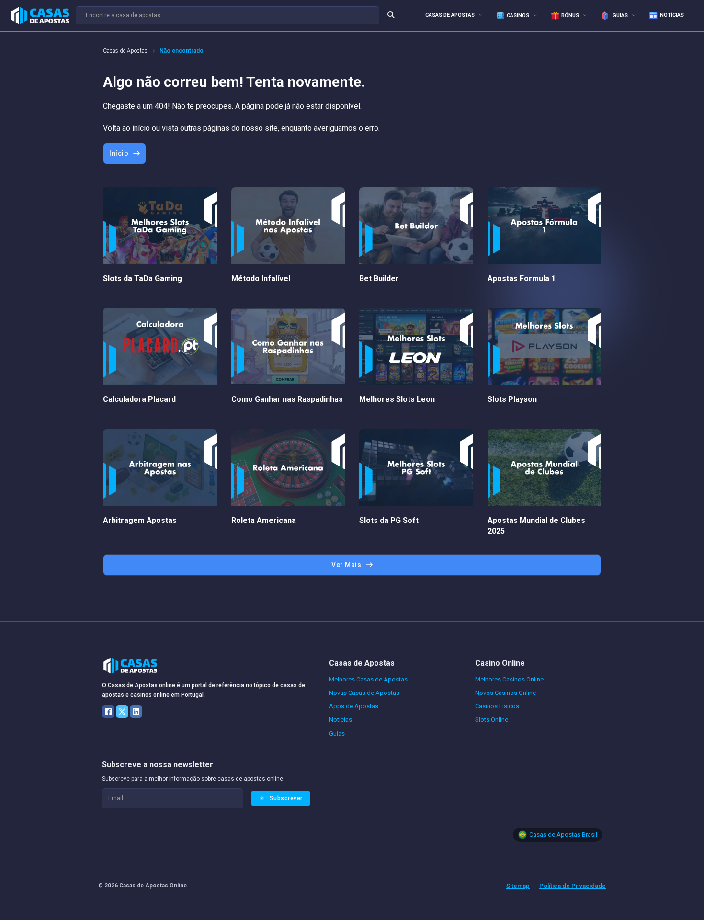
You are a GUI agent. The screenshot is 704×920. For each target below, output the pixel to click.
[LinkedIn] (136, 711)
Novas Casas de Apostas (364, 692)
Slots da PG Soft (389, 520)
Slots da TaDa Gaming (142, 278)
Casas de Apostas (450, 15)
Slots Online (491, 719)
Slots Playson (512, 399)
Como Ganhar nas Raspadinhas (287, 399)
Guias (619, 15)
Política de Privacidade (572, 885)
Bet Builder (379, 278)
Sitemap (518, 885)
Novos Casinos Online (505, 692)
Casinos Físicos (497, 706)
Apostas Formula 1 (522, 278)
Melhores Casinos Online (509, 679)
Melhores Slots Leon (397, 399)
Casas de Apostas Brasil (563, 834)
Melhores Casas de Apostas (368, 679)
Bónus (570, 15)
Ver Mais (346, 564)
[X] (122, 711)
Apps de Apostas (353, 706)
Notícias (672, 15)
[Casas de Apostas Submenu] (480, 14)
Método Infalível (260, 278)
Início (118, 153)
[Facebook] (108, 711)
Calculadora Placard (139, 399)
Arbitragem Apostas (140, 520)
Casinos (518, 15)
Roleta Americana (263, 520)
